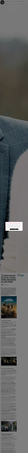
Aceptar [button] (17, 229)
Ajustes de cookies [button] (12, 229)
